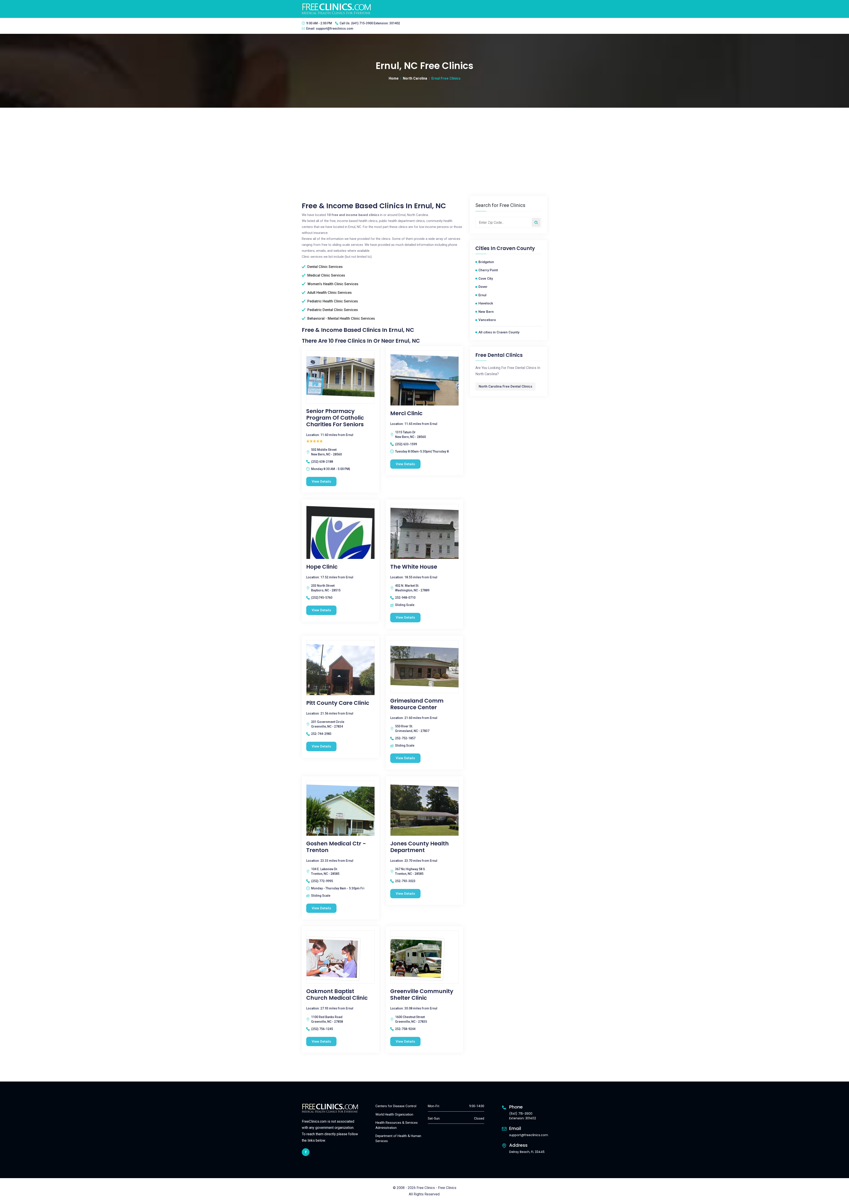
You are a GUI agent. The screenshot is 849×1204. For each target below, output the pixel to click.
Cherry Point (488, 270)
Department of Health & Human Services (398, 1138)
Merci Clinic (406, 413)
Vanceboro (487, 320)
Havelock (485, 303)
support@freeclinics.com (334, 28)
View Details (321, 482)
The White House (413, 567)
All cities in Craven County (498, 332)
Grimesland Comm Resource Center (417, 704)
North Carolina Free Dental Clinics (505, 386)
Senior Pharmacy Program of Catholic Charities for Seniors (335, 418)
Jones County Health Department (419, 847)
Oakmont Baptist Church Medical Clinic (337, 994)
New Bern (486, 312)
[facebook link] (306, 1152)
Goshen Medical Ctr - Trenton (336, 847)
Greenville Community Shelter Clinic (421, 994)
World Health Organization (394, 1114)
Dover (483, 287)
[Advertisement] (424, 141)
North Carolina (415, 78)
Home (394, 78)
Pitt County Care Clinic (337, 703)
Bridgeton (486, 262)
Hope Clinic (322, 567)
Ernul (482, 295)
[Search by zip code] (536, 222)
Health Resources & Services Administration (396, 1125)
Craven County (516, 248)
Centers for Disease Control (395, 1106)
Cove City (485, 279)
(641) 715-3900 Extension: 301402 (375, 23)
